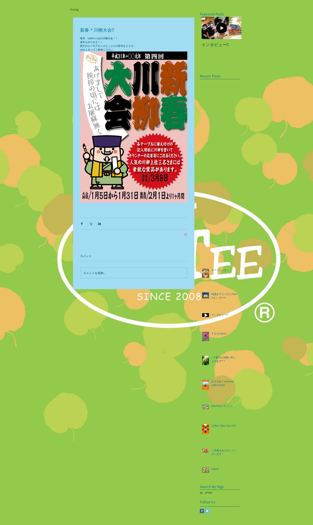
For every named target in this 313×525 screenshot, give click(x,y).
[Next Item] (235, 28)
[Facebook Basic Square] (202, 511)
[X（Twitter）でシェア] (90, 223)
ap (201, 492)
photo (208, 492)
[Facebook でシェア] (82, 223)
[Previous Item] (207, 28)
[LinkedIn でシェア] (99, 223)
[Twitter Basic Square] (207, 511)
